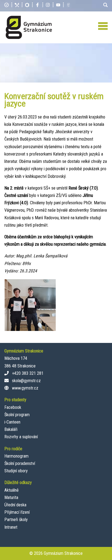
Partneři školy (16, 519)
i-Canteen (12, 422)
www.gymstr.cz (25, 388)
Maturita (11, 497)
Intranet (10, 527)
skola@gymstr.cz (26, 380)
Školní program (17, 414)
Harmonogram (16, 456)
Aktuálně (11, 490)
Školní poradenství (19, 463)
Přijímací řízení (17, 512)
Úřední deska (15, 504)
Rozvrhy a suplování (21, 436)
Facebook (12, 407)
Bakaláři (10, 429)
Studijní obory (16, 470)
